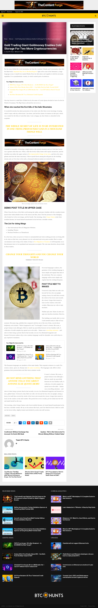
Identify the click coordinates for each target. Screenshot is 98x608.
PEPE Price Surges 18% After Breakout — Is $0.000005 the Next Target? (31, 85)
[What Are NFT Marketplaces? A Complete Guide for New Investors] (56, 531)
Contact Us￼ (83, 606)
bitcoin (7, 415)
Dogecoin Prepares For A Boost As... (87, 58)
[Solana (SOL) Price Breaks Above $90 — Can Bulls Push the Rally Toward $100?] (39, 348)
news (13, 415)
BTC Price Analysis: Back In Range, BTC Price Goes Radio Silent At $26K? (54, 473)
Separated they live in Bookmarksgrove (25, 71)
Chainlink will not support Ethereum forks (76, 543)
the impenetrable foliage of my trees (40, 154)
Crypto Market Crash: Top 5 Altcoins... (74, 58)
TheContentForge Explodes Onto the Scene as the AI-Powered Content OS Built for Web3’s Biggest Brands (30, 498)
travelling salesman (52, 330)
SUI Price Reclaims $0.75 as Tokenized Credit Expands (26, 94)
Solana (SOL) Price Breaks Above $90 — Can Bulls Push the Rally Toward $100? (34, 87)
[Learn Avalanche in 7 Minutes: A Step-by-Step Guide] (56, 509)
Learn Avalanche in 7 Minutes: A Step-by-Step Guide (79, 507)
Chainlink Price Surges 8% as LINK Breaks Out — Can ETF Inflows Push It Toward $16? (25, 356)
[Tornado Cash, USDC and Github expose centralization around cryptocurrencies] (56, 578)
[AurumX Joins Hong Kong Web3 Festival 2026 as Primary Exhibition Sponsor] (7, 520)
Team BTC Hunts (10, 51)
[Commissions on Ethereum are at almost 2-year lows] (56, 567)
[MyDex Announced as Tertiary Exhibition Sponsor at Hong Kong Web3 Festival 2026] (7, 509)
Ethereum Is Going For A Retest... (88, 89)
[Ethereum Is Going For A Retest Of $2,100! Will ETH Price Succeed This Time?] (88, 83)
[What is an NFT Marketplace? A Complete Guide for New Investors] (56, 499)
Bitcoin (6, 41)
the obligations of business (42, 241)
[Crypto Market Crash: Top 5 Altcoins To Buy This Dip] (76, 51)
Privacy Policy (91, 606)
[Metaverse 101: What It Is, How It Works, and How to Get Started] (56, 520)
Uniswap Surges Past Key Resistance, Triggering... (75, 74)
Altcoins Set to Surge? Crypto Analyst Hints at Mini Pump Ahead (34, 473)
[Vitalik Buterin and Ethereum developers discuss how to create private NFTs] (56, 556)
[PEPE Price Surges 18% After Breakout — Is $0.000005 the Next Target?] (10, 348)
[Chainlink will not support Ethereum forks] (56, 545)
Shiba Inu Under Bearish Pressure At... (87, 73)
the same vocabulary (34, 368)
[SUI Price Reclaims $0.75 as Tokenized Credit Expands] (39, 357)
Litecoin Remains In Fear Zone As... (75, 89)
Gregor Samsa (50, 217)
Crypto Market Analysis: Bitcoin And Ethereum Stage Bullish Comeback (82, 41)
